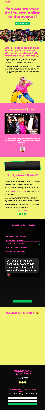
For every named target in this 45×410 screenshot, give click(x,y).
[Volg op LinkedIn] (22, 214)
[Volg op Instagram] (20, 214)
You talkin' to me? (22, 24)
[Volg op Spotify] (25, 214)
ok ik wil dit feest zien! (22, 301)
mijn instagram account (19, 191)
